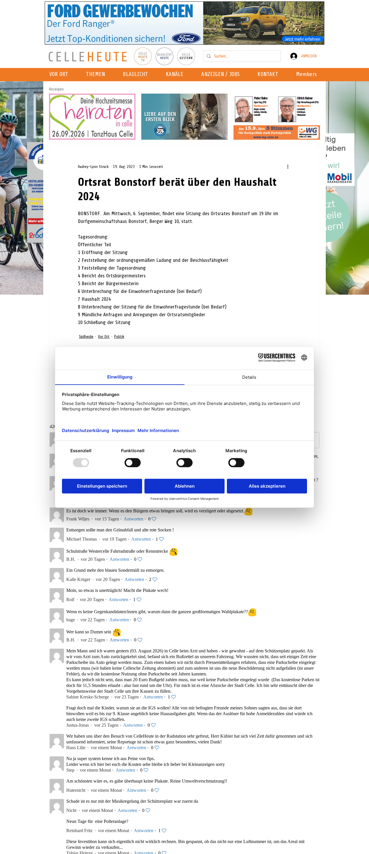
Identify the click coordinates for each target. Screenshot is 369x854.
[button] (176, 74)
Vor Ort (104, 336)
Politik (119, 336)
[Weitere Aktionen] (287, 166)
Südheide (86, 336)
